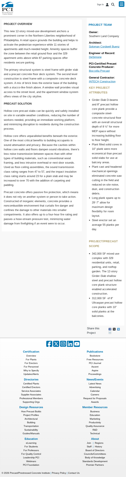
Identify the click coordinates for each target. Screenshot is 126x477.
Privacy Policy (59, 473)
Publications (95, 351)
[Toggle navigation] (121, 4)
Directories (31, 379)
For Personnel (31, 366)
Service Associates (31, 391)
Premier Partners (95, 465)
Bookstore (95, 355)
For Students (31, 446)
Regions (99, 443)
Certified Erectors (31, 387)
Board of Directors (94, 450)
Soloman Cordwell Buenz (104, 46)
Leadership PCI (31, 457)
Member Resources (94, 407)
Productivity (95, 422)
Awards (95, 402)
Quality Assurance (95, 426)
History (98, 446)
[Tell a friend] (110, 332)
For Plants (31, 359)
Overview (31, 355)
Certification (31, 351)
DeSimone (95, 57)
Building (31, 422)
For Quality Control (31, 454)
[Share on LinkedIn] (118, 328)
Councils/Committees (95, 454)
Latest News (95, 383)
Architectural (31, 418)
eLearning (31, 443)
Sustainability (31, 429)
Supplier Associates (31, 394)
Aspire (95, 370)
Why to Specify (31, 370)
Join (89, 443)
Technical (95, 433)
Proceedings (94, 374)
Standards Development (94, 461)
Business (95, 411)
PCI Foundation (31, 465)
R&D (95, 429)
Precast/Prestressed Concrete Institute (30, 473)
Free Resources (95, 359)
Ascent (94, 366)
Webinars (31, 461)
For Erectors (31, 363)
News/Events (95, 379)
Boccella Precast (99, 70)
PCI (8, 8)
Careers (95, 394)
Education (95, 415)
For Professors (31, 450)
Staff (89, 446)
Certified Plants (31, 383)
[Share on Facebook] (110, 328)
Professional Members (31, 398)
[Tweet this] (114, 328)
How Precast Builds (31, 411)
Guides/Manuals (31, 433)
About (95, 438)
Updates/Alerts (31, 374)
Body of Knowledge (95, 457)
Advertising (95, 387)
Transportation (31, 426)
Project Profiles (31, 415)
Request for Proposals (94, 398)
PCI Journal (95, 363)
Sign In (100, 4)
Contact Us (74, 473)
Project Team (100, 24)
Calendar (95, 391)
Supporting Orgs (31, 402)
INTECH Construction (102, 81)
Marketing (95, 418)
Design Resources (31, 407)
